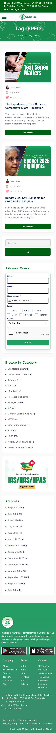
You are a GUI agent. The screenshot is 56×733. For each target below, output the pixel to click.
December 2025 (15, 558)
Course (10, 319)
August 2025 (14, 583)
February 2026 (15, 545)
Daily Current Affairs (18, 374)
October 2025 (14, 571)
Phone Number (14, 296)
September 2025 (16, 577)
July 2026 (12, 514)
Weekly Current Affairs (19, 441)
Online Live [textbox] (14, 323)
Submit (28, 342)
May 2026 (12, 526)
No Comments (16, 98)
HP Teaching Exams (17, 396)
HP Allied (12, 391)
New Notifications (16, 425)
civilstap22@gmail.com (18, 3)
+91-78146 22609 (43, 3)
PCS (9, 430)
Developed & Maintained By (31, 729)
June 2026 (13, 520)
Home (20, 35)
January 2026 (14, 552)
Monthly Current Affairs (19, 413)
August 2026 (14, 507)
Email (10, 286)
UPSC (10, 436)
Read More (28, 132)
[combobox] (12, 300)
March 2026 (13, 539)
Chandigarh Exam (16, 368)
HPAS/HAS (13, 402)
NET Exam (12, 419)
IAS (9, 408)
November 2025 (15, 564)
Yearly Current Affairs (18, 447)
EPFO (10, 385)
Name (10, 276)
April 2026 (12, 533)
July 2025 (12, 590)
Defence (11, 380)
